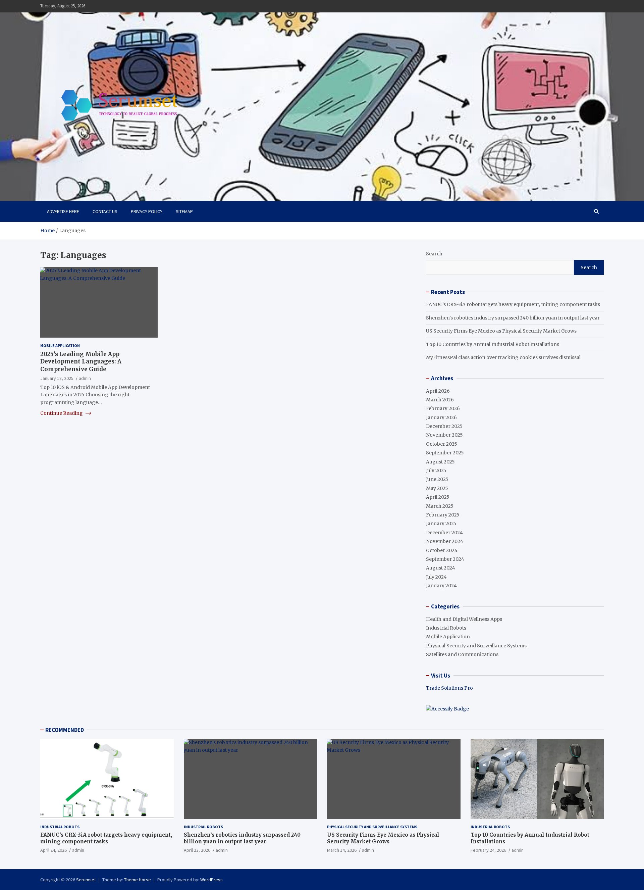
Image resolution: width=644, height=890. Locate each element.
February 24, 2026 (488, 850)
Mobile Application (60, 345)
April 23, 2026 (197, 850)
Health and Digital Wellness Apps (464, 619)
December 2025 (444, 426)
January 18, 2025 (56, 378)
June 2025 (437, 479)
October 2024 (442, 550)
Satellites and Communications (462, 654)
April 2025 (437, 497)
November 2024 (444, 541)
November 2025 (444, 435)
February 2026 (443, 408)
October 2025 (441, 444)
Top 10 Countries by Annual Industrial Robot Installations (492, 344)
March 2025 (439, 506)
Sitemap (184, 211)
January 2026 (441, 417)
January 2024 (441, 586)
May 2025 (437, 488)
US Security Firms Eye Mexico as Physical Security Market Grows (501, 331)
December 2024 (444, 533)
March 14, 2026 (342, 850)
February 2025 (443, 515)
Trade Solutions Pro (449, 688)
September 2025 (445, 453)
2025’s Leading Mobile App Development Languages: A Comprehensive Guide (80, 361)
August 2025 (440, 462)
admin (85, 378)
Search (434, 254)
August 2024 (440, 568)
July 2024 (436, 577)
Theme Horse (137, 880)
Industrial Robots (446, 628)
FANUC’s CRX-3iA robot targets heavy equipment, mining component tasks (513, 304)
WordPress (211, 880)
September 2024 (445, 559)
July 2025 (436, 470)
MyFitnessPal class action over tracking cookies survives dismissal (503, 357)
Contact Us (105, 211)
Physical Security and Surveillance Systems (476, 646)
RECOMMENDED (64, 730)
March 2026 (440, 400)
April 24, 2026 (53, 850)
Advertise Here (63, 211)
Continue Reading (62, 413)
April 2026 (438, 391)
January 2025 (441, 524)
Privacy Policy (146, 211)
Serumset (86, 880)
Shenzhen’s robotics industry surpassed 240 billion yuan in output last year (513, 318)
